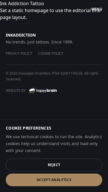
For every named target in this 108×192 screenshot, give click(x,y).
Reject (54, 164)
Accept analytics (54, 179)
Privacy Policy (19, 53)
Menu (96, 9)
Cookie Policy (50, 53)
